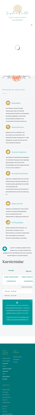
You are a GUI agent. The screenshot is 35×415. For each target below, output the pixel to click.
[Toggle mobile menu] (32, 25)
